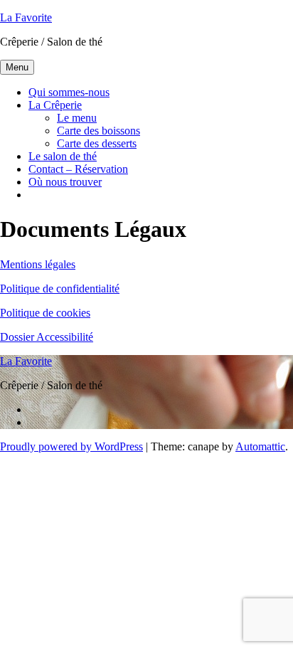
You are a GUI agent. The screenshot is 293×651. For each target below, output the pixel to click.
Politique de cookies (45, 313)
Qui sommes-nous (69, 92)
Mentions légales (37, 264)
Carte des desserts (97, 143)
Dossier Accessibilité (46, 337)
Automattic (260, 446)
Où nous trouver (65, 182)
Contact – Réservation (78, 169)
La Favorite (26, 17)
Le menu (77, 118)
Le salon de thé (62, 156)
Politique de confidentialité (59, 288)
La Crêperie (55, 105)
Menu (17, 67)
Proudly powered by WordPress (71, 446)
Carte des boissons (98, 131)
